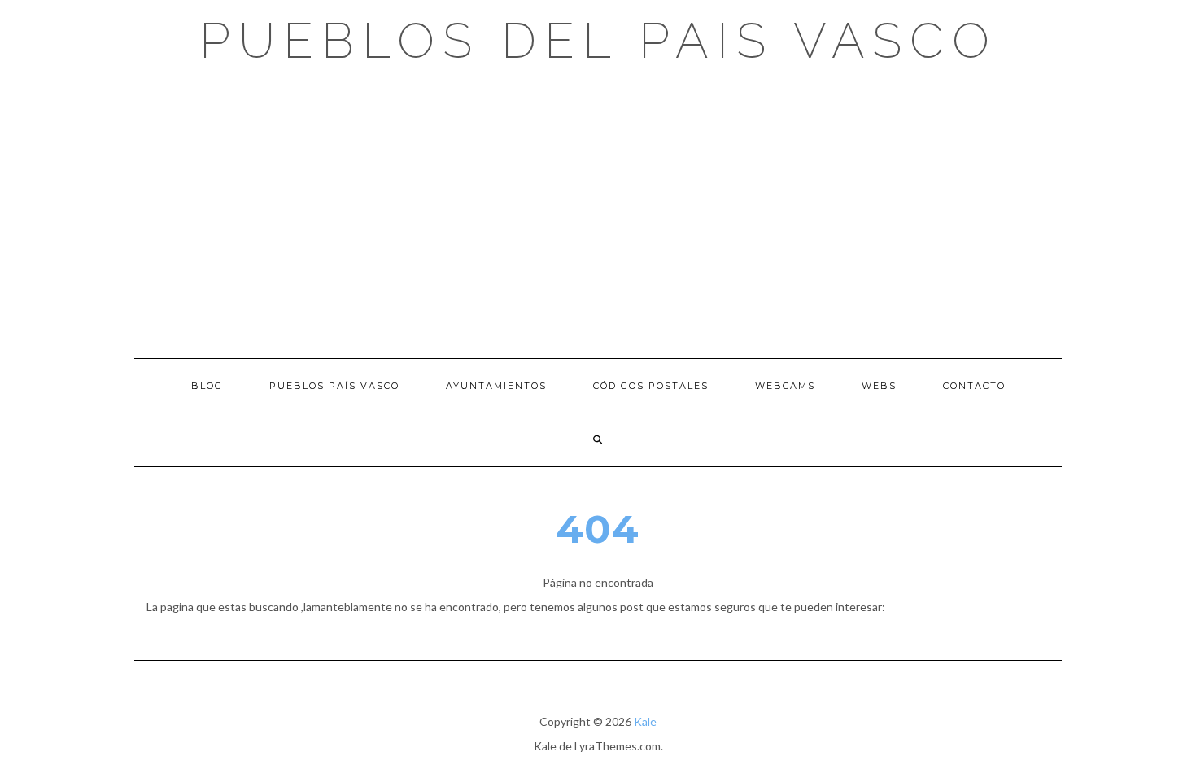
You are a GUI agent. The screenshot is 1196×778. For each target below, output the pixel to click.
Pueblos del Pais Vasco (598, 40)
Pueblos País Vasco (334, 385)
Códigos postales (651, 385)
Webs (879, 385)
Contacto (974, 385)
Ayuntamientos (496, 385)
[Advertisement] (598, 212)
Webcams (785, 385)
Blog (207, 385)
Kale (645, 721)
